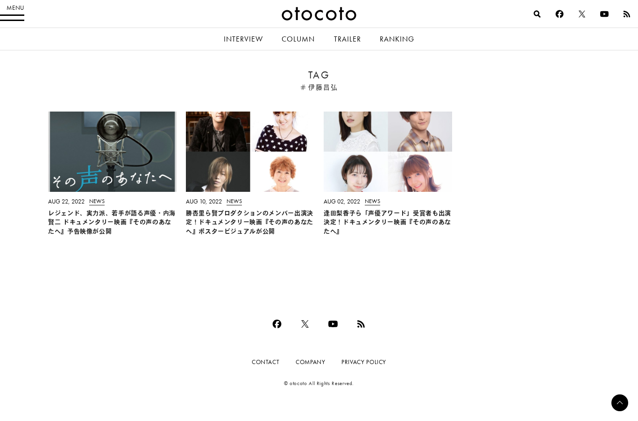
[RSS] (627, 14)
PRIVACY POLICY (363, 362)
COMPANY (310, 362)
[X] (582, 14)
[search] (537, 14)
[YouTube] (604, 14)
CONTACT (265, 362)
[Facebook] (559, 14)
